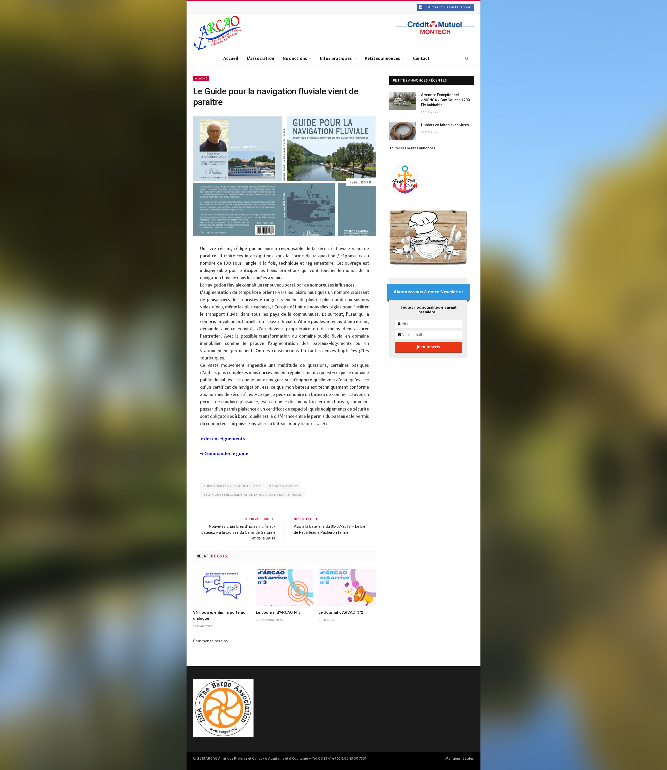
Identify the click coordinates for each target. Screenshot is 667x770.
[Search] (467, 58)
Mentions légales (459, 758)
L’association (260, 58)
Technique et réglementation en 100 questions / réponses (252, 494)
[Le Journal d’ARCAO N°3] (284, 587)
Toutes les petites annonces (412, 148)
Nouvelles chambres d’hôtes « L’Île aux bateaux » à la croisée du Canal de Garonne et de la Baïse (238, 532)
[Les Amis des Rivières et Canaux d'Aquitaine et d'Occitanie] (218, 33)
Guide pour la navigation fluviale (232, 486)
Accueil (230, 58)
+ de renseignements (223, 438)
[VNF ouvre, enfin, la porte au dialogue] (222, 587)
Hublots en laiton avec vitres (445, 125)
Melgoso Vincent (283, 486)
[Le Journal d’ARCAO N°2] (347, 587)
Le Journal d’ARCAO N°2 (340, 612)
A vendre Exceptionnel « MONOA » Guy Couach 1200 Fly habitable (445, 100)
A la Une (201, 78)
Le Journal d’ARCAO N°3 (278, 612)
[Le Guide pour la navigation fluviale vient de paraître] (284, 177)
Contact (421, 58)
